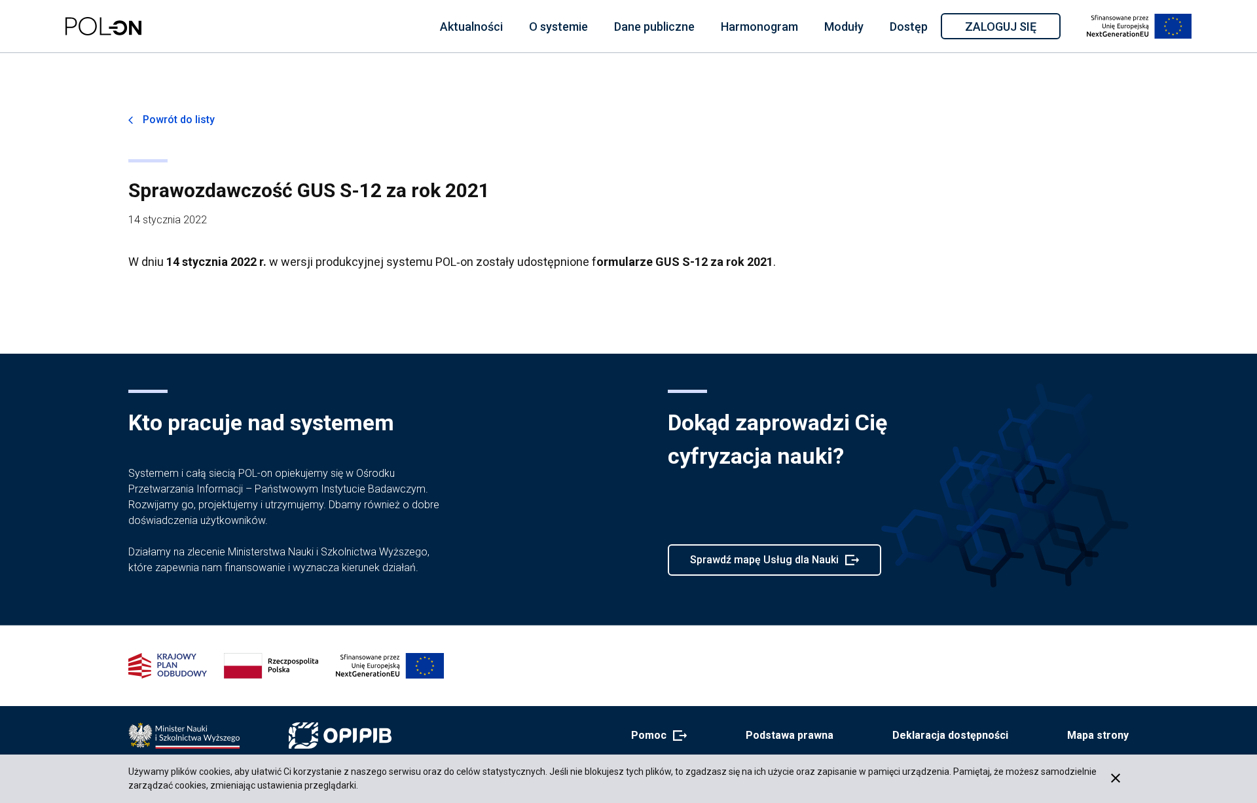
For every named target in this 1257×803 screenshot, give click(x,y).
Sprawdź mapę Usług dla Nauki (764, 564)
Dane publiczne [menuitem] (654, 26)
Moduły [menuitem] (844, 26)
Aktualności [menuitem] (471, 26)
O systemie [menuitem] (558, 26)
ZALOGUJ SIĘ (1011, 29)
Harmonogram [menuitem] (759, 26)
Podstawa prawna (789, 735)
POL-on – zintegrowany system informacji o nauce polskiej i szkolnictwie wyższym (103, 26)
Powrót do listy (179, 119)
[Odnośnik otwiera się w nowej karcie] (184, 735)
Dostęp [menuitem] (909, 26)
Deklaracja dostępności (950, 735)
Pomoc (655, 736)
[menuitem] (471, 26)
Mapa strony (1098, 735)
